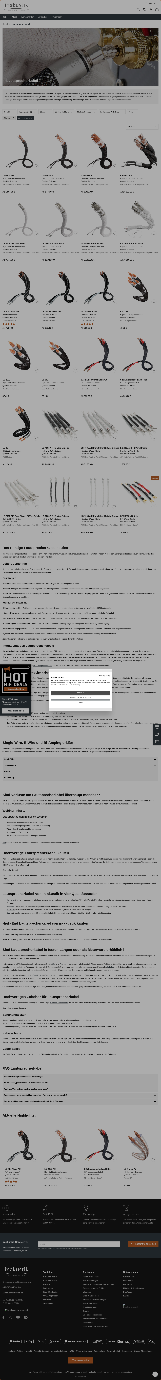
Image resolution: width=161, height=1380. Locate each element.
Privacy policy (104, 675)
